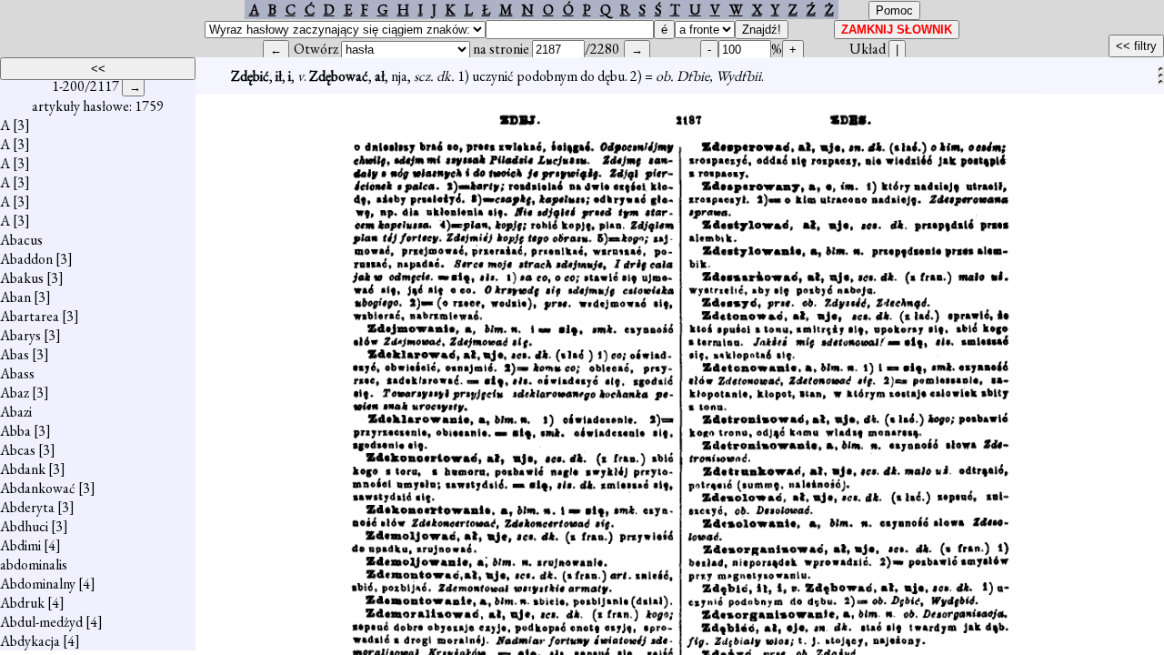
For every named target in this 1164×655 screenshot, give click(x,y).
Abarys (20, 335)
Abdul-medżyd (41, 621)
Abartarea (29, 316)
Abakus (22, 277)
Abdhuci (24, 526)
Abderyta (27, 507)
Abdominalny (37, 583)
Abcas (17, 449)
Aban (15, 297)
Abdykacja (30, 640)
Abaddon (26, 258)
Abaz (14, 392)
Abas (14, 354)
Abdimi (20, 545)
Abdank (22, 469)
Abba (15, 430)
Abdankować (37, 488)
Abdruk (22, 602)
